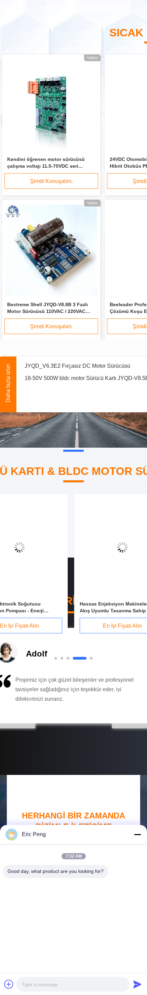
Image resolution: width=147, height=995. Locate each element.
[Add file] (9, 984)
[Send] (137, 984)
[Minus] (137, 834)
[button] (29, 697)
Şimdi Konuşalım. (51, 181)
